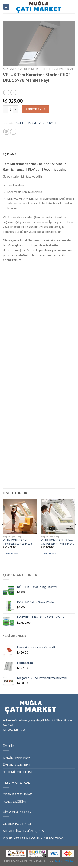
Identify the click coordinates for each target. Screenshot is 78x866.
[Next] (75, 532)
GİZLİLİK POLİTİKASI (17, 823)
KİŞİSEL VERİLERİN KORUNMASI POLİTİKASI (34, 838)
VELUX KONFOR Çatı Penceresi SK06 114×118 (17, 542)
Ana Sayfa (9, 69)
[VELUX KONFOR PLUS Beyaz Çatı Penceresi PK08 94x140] (58, 516)
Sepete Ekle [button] (12, 553)
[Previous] (3, 532)
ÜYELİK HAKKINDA (16, 757)
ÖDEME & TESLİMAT (17, 794)
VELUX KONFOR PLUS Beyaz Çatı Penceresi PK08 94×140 (57, 542)
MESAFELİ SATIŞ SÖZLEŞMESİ (23, 831)
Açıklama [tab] (9, 154)
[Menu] (6, 7)
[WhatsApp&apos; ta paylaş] (6, 132)
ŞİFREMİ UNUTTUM (17, 772)
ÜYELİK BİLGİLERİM (16, 764)
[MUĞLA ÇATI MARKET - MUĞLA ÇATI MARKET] (39, 7)
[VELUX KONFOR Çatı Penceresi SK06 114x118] (20, 516)
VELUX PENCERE (29, 69)
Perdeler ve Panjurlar (58, 69)
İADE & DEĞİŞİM (14, 801)
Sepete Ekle (35, 109)
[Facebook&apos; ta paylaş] (13, 132)
